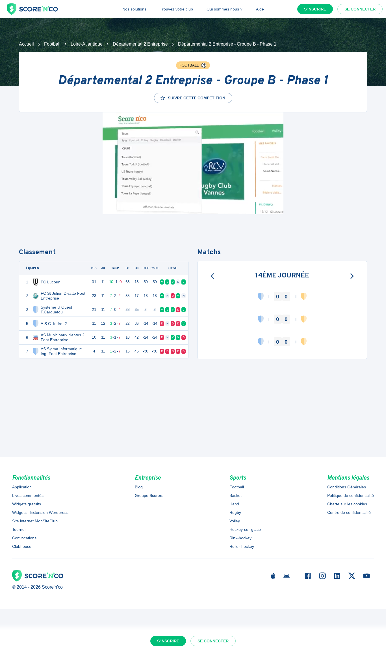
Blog (139, 487)
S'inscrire (315, 9)
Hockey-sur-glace (245, 529)
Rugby (235, 512)
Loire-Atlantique (87, 44)
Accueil (26, 44)
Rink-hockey (240, 538)
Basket (235, 495)
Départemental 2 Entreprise (140, 44)
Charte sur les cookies (347, 504)
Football (52, 44)
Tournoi (18, 529)
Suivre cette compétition (196, 98)
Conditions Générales (346, 487)
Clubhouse (21, 546)
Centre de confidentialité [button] (349, 512)
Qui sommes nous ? (224, 9)
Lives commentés (28, 495)
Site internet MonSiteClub (35, 521)
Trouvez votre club (176, 9)
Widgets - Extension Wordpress (40, 512)
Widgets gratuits (26, 504)
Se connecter (360, 9)
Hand (234, 504)
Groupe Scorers (149, 495)
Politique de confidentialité (350, 495)
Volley (234, 521)
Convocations (24, 538)
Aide (260, 9)
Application (22, 487)
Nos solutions (134, 9)
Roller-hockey (241, 546)
